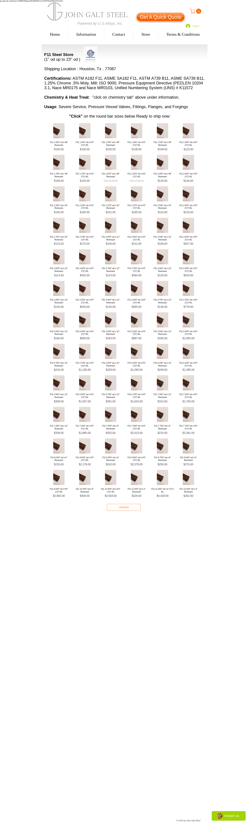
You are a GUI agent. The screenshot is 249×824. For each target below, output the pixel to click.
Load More (124, 507)
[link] (196, 11)
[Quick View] (59, 130)
